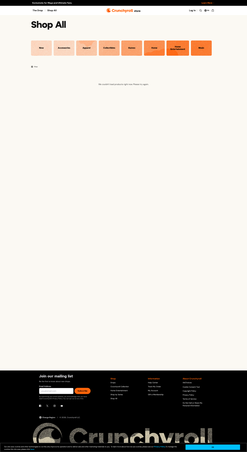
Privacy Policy (188, 395)
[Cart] (212, 10)
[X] (47, 406)
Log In (192, 10)
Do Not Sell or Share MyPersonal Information (192, 404)
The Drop (38, 10)
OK (213, 447)
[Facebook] (40, 406)
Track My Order (154, 386)
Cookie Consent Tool (191, 387)
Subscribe (82, 391)
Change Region (48, 417)
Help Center (153, 382)
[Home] (123, 10)
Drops (113, 382)
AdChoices (187, 382)
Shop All (52, 10)
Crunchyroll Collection (120, 386)
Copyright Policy (189, 391)
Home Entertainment (119, 390)
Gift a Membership (156, 394)
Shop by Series (117, 394)
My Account (153, 390)
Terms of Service (189, 399)
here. (32, 449)
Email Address (45, 386)
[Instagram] (54, 406)
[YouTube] (62, 406)
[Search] (200, 10)
